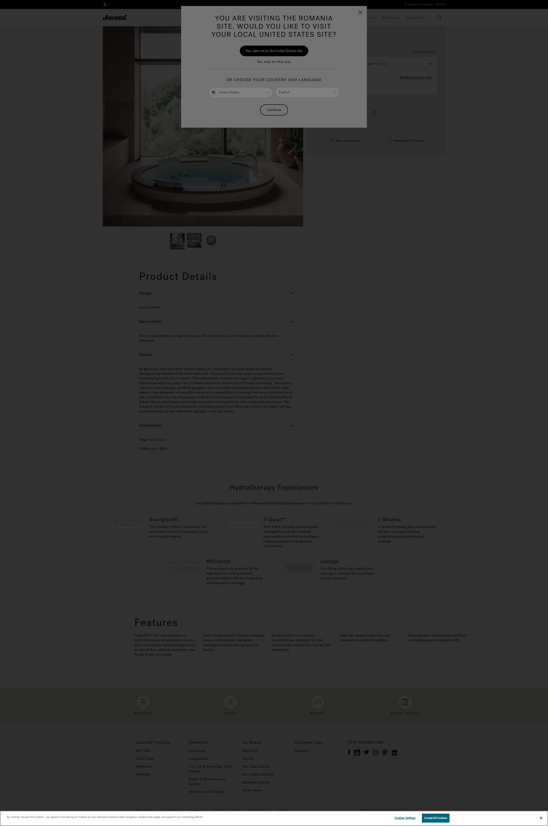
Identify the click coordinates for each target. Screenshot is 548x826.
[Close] (541, 818)
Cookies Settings (405, 818)
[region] (274, 818)
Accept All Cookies (435, 818)
